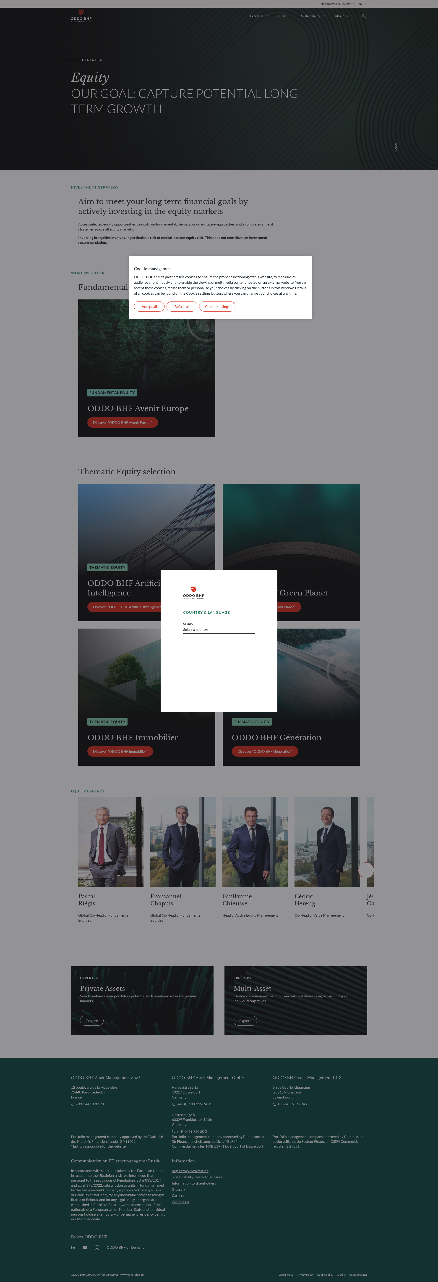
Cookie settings (217, 306)
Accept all (149, 306)
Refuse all (182, 306)
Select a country (195, 629)
